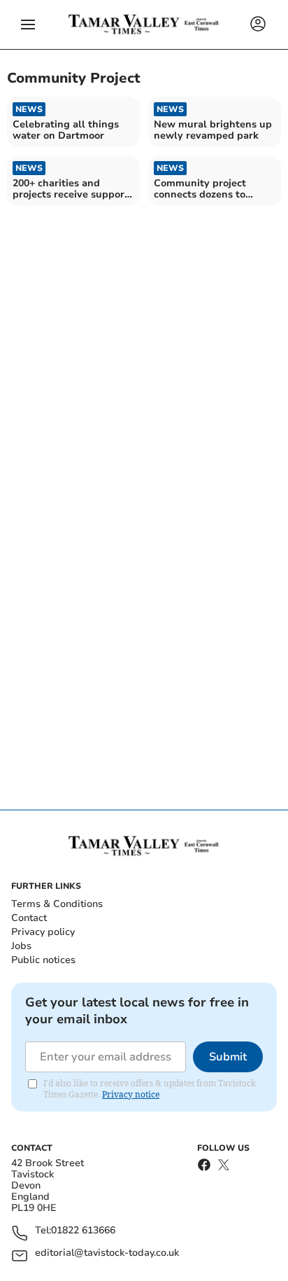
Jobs (21, 946)
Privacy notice (130, 1094)
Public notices (43, 960)
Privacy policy (43, 932)
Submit (228, 1057)
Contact (29, 918)
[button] (28, 24)
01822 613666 (83, 1231)
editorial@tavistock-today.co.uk (107, 1253)
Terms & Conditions (57, 903)
